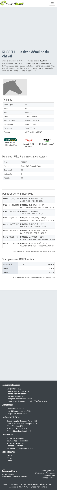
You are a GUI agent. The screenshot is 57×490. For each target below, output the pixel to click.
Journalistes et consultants (18, 441)
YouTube (10, 443)
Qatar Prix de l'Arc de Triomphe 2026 (22, 423)
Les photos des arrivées (17, 413)
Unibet (9, 461)
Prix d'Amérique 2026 (16, 426)
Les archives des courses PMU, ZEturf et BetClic (27, 401)
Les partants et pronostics (18, 391)
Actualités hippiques (15, 438)
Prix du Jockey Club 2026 (17, 428)
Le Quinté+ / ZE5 (14, 389)
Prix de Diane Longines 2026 (19, 431)
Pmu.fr (9, 456)
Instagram (20, 443)
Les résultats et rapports (17, 394)
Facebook (11, 446)
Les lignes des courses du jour (19, 399)
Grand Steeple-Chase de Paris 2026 (22, 421)
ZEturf (9, 458)
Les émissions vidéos (16, 409)
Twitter (20, 446)
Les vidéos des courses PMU (19, 411)
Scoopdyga (27, 448)
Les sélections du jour (16, 396)
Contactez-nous (48, 478)
